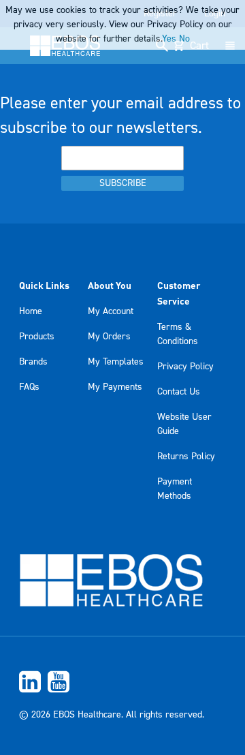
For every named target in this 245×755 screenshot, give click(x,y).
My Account (110, 311)
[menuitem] (122, 681)
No (184, 39)
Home (30, 311)
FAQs (29, 387)
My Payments (115, 387)
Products (36, 336)
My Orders (109, 336)
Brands (33, 362)
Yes (169, 39)
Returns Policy (186, 456)
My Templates (116, 362)
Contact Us (178, 392)
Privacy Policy (185, 366)
